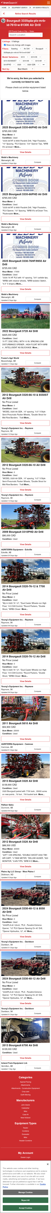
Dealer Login (25, 1157)
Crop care (25, 1091)
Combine (25, 1131)
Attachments (25, 1085)
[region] (25, 1186)
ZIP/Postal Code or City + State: (21, 31)
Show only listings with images (18, 45)
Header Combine (25, 1140)
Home (4, 7)
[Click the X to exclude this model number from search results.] (27, 56)
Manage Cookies (25, 1192)
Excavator (25, 1134)
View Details (25, 153)
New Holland (25, 1117)
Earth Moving (25, 1094)
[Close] (48, 1164)
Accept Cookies (25, 1208)
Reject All (25, 1200)
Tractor (25, 1127)
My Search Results (41, 7)
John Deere (25, 1104)
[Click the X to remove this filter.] (20, 48)
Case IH (26, 1114)
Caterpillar (25, 1108)
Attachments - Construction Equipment (25, 1088)
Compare (37, 162)
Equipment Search (19, 7)
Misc (25, 1111)
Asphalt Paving (25, 1081)
